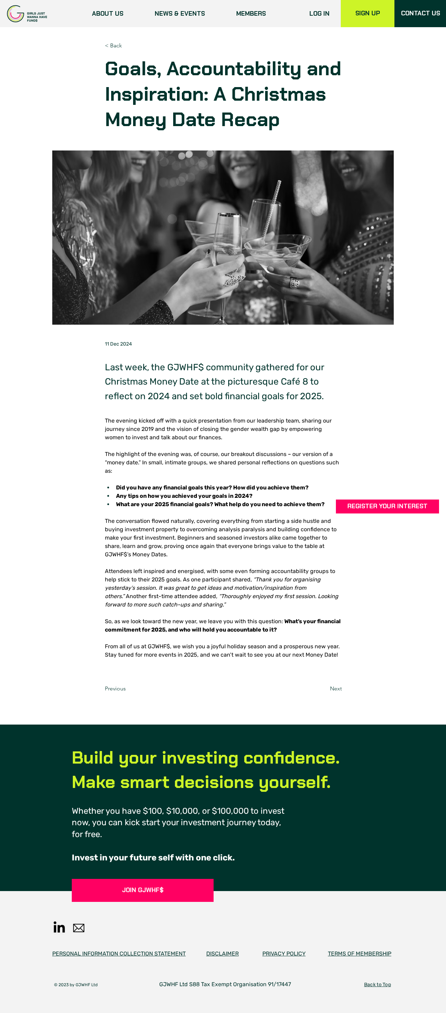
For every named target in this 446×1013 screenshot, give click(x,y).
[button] (387, 506)
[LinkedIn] (59, 928)
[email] (79, 928)
